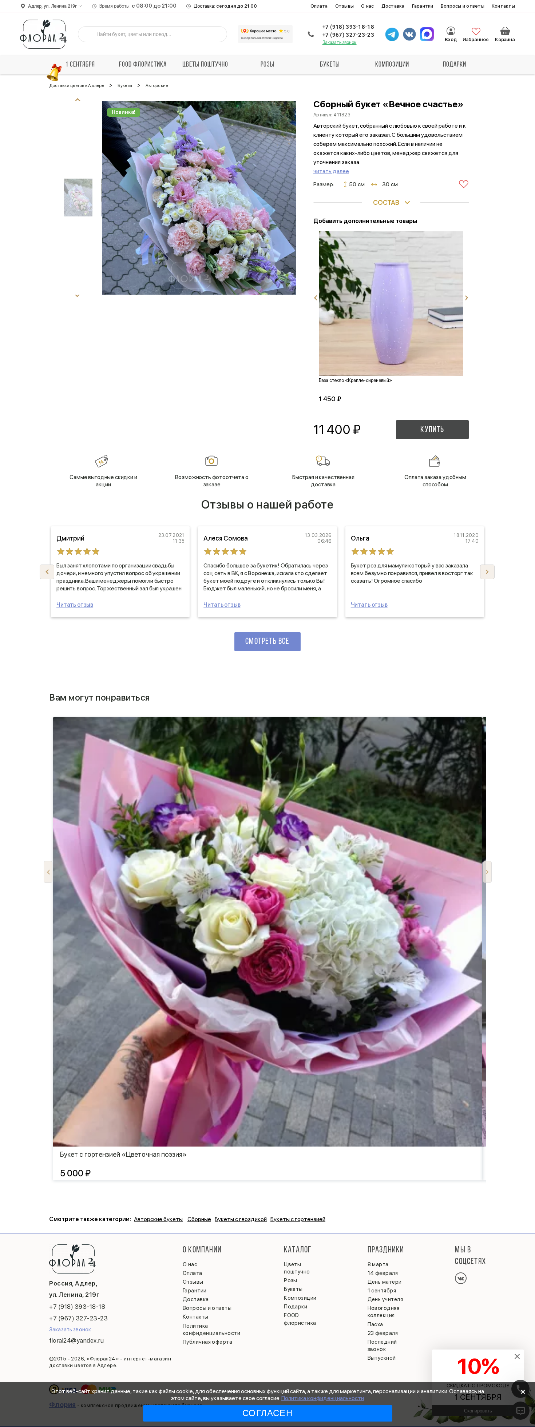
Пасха (375, 1324)
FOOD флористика (143, 64)
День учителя (385, 1299)
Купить (432, 430)
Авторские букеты (158, 1219)
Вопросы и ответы (462, 6)
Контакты (503, 6)
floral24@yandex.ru (76, 1340)
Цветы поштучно (205, 64)
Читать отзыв (74, 604)
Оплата (319, 6)
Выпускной (382, 1358)
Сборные (199, 1219)
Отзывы (344, 6)
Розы (267, 64)
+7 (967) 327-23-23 (348, 35)
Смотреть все (267, 641)
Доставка (393, 6)
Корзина (505, 31)
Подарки (454, 64)
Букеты (330, 64)
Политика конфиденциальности (322, 1398)
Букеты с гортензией (297, 1219)
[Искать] (89, 34)
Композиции (392, 64)
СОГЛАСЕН (267, 1413)
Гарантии (422, 6)
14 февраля (383, 1273)
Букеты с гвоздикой (241, 1219)
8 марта (378, 1264)
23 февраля (383, 1333)
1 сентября (80, 64)
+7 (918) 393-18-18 (348, 27)
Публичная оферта (207, 1342)
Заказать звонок (339, 42)
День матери (385, 1282)
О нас (367, 6)
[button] (487, 572)
